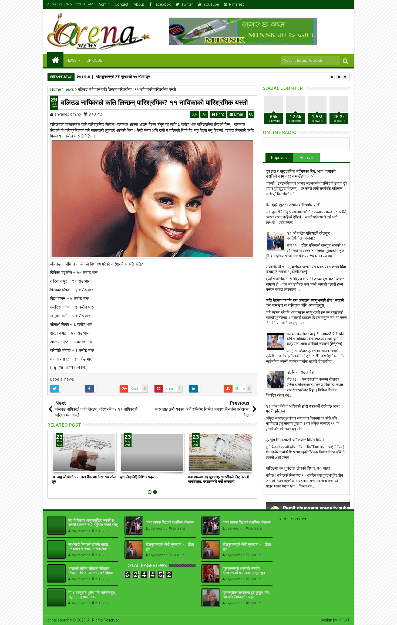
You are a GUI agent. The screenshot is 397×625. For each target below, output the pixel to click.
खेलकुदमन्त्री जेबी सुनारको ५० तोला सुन (170, 546)
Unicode (94, 60)
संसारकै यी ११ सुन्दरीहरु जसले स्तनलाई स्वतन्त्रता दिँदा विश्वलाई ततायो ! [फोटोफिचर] (306, 269)
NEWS (71, 60)
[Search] (345, 60)
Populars (279, 157)
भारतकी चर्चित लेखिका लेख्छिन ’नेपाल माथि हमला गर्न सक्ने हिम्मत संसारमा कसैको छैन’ (90, 573)
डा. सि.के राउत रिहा (300, 372)
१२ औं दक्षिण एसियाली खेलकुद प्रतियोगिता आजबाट (308, 236)
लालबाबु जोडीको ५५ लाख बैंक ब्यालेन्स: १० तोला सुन (84, 479)
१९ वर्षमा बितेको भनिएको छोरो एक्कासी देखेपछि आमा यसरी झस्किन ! (302, 409)
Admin (104, 4)
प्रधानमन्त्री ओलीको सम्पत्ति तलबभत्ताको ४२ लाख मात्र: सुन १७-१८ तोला (244, 573)
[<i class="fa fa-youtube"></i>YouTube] (337, 4)
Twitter (187, 4)
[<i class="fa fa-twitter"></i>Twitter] (329, 4)
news (69, 379)
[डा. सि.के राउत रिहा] (275, 379)
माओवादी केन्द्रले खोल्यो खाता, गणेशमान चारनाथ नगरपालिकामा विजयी (89, 549)
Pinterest (236, 4)
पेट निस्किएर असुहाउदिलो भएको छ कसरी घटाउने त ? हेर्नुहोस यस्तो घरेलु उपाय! (93, 525)
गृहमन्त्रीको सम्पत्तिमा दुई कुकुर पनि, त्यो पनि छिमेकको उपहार (246, 595)
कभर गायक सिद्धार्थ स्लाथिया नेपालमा (170, 522)
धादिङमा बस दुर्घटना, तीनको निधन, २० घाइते (298, 468)
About (139, 4)
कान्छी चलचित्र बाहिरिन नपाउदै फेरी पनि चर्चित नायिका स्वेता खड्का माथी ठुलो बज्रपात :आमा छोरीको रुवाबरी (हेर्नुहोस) (315, 339)
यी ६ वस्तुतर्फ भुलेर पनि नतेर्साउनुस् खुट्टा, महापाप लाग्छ (91, 595)
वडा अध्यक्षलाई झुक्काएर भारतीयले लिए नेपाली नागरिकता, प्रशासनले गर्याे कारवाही (218, 479)
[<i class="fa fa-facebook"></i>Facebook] (321, 4)
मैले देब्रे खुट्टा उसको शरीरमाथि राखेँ (292, 204)
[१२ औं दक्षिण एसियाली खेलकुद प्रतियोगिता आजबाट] (275, 241)
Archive (306, 157)
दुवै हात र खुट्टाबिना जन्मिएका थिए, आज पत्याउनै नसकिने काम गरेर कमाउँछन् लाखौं (301, 174)
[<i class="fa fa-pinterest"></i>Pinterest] (346, 4)
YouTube (211, 4)
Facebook (162, 4)
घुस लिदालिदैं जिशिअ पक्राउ (138, 476)
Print (219, 114)
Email (238, 114)
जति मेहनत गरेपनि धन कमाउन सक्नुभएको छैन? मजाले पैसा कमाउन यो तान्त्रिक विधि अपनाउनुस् (305, 303)
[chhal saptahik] (55, 59)
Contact (121, 4)
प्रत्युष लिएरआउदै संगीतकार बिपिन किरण (295, 439)
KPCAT (344, 620)
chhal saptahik (59, 620)
